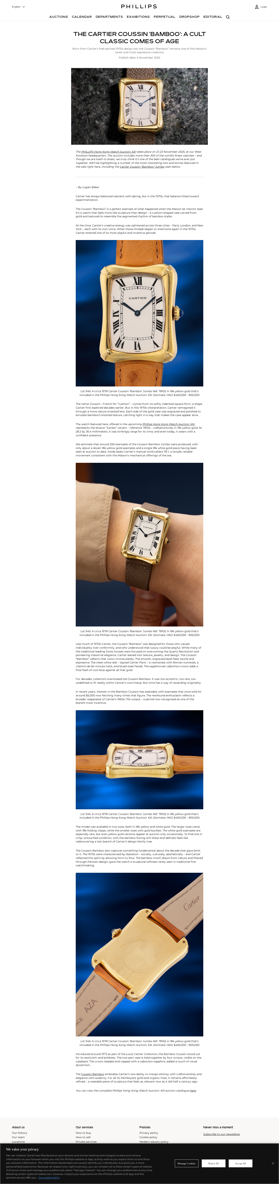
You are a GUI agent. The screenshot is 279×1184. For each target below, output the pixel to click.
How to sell (83, 1137)
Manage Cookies (186, 1163)
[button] (139, 106)
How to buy (83, 1133)
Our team (18, 1137)
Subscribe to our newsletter (221, 1134)
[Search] (227, 17)
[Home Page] (139, 7)
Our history (19, 1133)
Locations (18, 1141)
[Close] (273, 1163)
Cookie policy (148, 1137)
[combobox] (18, 7)
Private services (86, 1141)
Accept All (240, 1163)
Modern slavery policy (154, 1141)
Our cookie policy (49, 1177)
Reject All (213, 1163)
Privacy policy (149, 1133)
